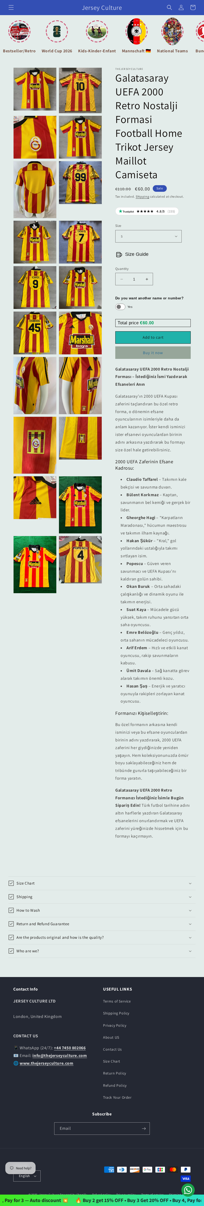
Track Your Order (117, 1097)
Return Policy (114, 1073)
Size (118, 225)
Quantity (122, 268)
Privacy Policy (114, 1025)
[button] (11, 7)
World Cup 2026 (57, 51)
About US (111, 1037)
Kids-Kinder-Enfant (97, 51)
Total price (129, 323)
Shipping (142, 196)
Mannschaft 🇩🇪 (136, 51)
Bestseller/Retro (19, 51)
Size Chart (111, 1061)
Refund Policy (115, 1085)
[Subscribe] (144, 1128)
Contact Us (112, 1049)
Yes (130, 306)
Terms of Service (117, 1001)
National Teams (172, 51)
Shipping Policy (116, 1013)
